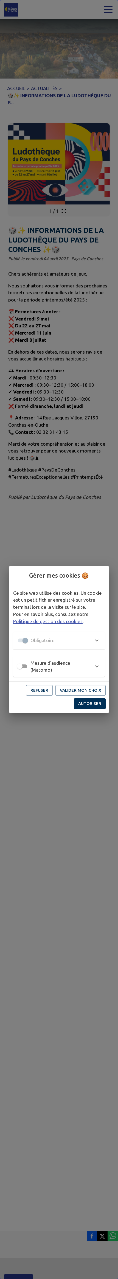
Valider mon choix (80, 690)
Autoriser (89, 703)
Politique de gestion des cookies (48, 621)
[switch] (20, 666)
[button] (59, 640)
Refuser (39, 690)
